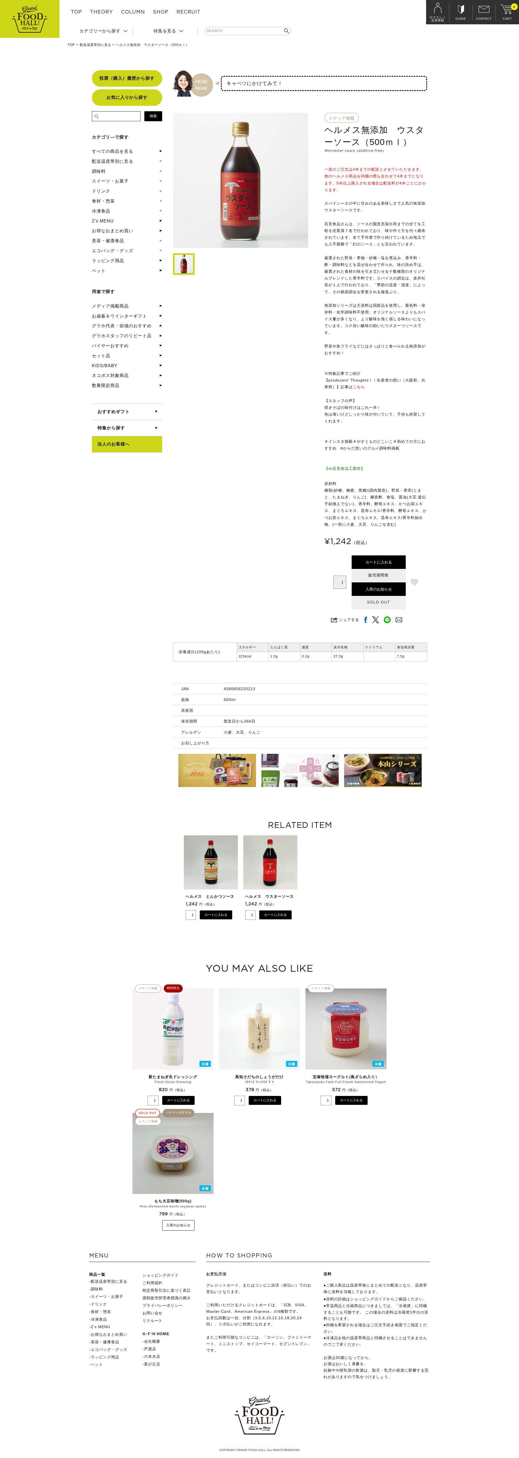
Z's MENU (103, 221)
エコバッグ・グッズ (112, 250)
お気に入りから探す (127, 97)
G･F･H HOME (155, 1334)
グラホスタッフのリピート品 (121, 335)
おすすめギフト (114, 411)
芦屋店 (150, 1349)
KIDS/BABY (105, 365)
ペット (99, 270)
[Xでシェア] (375, 620)
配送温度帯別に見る (95, 45)
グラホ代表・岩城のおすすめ (121, 325)
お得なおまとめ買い (112, 230)
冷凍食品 (101, 211)
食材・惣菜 (103, 201)
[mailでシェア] (398, 620)
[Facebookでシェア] (365, 620)
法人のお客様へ (114, 444)
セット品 (101, 355)
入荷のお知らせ (378, 589)
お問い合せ (152, 1313)
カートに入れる (378, 562)
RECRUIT (189, 12)
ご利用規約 (152, 1283)
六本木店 (152, 1356)
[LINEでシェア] (387, 620)
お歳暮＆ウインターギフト (119, 316)
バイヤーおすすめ (110, 345)
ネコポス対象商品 (110, 375)
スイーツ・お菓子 (110, 181)
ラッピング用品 (108, 260)
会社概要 (152, 1341)
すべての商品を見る (112, 151)
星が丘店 (152, 1364)
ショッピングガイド (160, 1275)
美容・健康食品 (108, 240)
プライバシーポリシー (162, 1305)
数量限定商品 (105, 385)
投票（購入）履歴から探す (127, 78)
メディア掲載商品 (110, 306)
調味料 (99, 171)
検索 (153, 116)
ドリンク (101, 191)
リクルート (152, 1320)
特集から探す (111, 428)
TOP (76, 12)
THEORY (101, 12)
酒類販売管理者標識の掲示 (166, 1298)
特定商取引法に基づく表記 (166, 1290)
